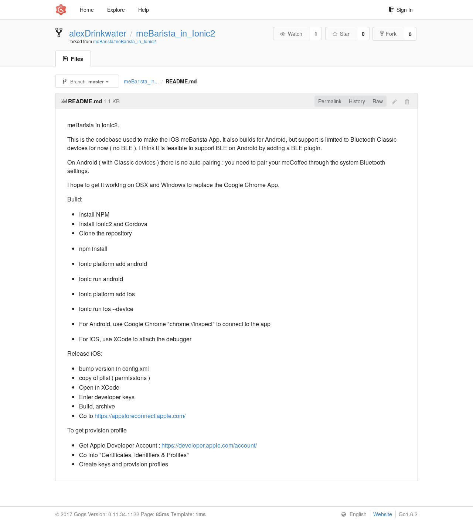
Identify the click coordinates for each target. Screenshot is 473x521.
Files (77, 58)
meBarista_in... (141, 81)
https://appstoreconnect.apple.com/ (140, 415)
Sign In (405, 9)
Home (87, 9)
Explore (116, 9)
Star (345, 33)
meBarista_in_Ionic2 (175, 33)
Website (382, 514)
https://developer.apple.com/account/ (209, 445)
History (357, 101)
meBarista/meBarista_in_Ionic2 (124, 41)
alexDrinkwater (97, 33)
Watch (295, 33)
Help (143, 9)
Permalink (329, 101)
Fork (391, 33)
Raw (377, 101)
